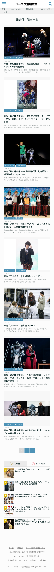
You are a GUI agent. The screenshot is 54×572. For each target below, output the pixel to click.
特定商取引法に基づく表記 (17, 560)
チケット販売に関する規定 (35, 548)
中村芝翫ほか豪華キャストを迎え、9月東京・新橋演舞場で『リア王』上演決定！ (31, 496)
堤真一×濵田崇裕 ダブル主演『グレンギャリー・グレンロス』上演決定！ (32, 483)
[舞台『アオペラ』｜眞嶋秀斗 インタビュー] (27, 254)
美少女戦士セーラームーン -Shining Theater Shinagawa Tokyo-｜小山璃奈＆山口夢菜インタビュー (32, 522)
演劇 (3, 9)
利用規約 (20, 548)
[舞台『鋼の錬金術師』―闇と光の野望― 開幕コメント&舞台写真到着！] (27, 42)
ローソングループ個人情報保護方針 (27, 556)
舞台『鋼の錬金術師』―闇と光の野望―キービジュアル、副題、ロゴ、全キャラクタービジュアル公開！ (27, 119)
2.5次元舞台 (30, 9)
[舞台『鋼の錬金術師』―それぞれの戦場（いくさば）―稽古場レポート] (27, 408)
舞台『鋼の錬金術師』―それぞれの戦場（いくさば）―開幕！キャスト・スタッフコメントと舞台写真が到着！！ (27, 378)
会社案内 (43, 560)
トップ (11, 548)
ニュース (8, 58)
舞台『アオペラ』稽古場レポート (19, 325)
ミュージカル (15, 9)
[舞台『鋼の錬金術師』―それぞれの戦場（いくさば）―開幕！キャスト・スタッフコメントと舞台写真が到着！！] (27, 353)
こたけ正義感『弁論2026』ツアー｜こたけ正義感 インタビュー (32, 470)
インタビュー (9, 165)
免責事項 (33, 560)
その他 (4, 12)
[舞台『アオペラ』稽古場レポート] (27, 304)
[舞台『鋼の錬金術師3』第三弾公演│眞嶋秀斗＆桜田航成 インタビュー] (27, 149)
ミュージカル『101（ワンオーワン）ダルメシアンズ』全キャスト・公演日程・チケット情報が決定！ (32, 509)
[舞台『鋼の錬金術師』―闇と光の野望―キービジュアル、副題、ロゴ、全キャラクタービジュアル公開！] (27, 94)
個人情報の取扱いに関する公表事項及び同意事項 (26, 552)
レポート (8, 218)
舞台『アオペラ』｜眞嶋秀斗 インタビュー (24, 276)
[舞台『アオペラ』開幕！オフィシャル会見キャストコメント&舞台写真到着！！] (27, 202)
